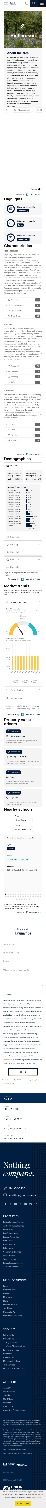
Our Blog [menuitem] (7, 1402)
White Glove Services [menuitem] (15, 1346)
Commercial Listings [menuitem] (12, 1251)
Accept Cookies (23, 1503)
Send (23, 1072)
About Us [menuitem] (7, 1387)
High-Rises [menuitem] (8, 1240)
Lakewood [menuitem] (7, 1293)
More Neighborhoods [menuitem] (12, 1315)
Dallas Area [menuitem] (8, 1229)
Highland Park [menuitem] (9, 1289)
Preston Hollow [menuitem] (10, 1304)
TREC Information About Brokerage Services (17, 1453)
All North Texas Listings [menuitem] (13, 1225)
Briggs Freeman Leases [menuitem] (13, 1263)
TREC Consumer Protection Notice (14, 1449)
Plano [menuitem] (5, 1301)
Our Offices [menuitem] (8, 1399)
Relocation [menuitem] (7, 1353)
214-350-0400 (26, 3)
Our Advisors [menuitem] (9, 1391)
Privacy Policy (35, 1080)
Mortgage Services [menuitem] (11, 1361)
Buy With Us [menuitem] (11, 1342)
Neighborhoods (14, 1128)
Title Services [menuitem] (9, 1364)
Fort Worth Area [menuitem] (10, 1233)
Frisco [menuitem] (5, 1286)
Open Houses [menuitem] (9, 1255)
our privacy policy (19, 1056)
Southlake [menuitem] (7, 1308)
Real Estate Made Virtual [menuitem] (14, 1368)
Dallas (8, 1099)
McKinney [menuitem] (7, 1297)
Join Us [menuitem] (6, 1395)
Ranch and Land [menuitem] (10, 1244)
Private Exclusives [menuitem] (11, 1350)
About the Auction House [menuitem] (14, 1410)
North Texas (12, 1119)
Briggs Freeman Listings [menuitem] (13, 1222)
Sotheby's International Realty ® (12, 1430)
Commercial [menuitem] (8, 1357)
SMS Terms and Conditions (14, 1480)
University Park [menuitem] (9, 1312)
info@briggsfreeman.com (23, 1195)
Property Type (12, 1138)
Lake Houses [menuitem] (8, 1248)
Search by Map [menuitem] (9, 1259)
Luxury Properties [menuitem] (11, 1237)
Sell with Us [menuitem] (8, 1335)
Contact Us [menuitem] (8, 1406)
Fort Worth (11, 1109)
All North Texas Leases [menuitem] (13, 1266)
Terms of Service (6, 1083)
